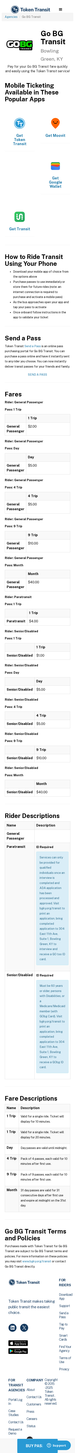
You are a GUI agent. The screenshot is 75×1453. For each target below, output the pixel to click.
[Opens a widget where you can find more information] (56, 1446)
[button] (60, 9)
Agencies (11, 16)
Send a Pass (32, 346)
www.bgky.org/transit (36, 1261)
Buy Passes (37, 1446)
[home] (30, 9)
